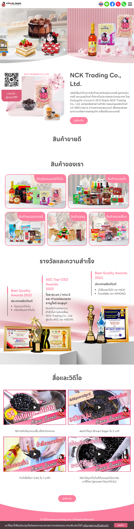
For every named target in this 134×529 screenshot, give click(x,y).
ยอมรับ (121, 525)
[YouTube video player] (34, 407)
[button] (10, 35)
